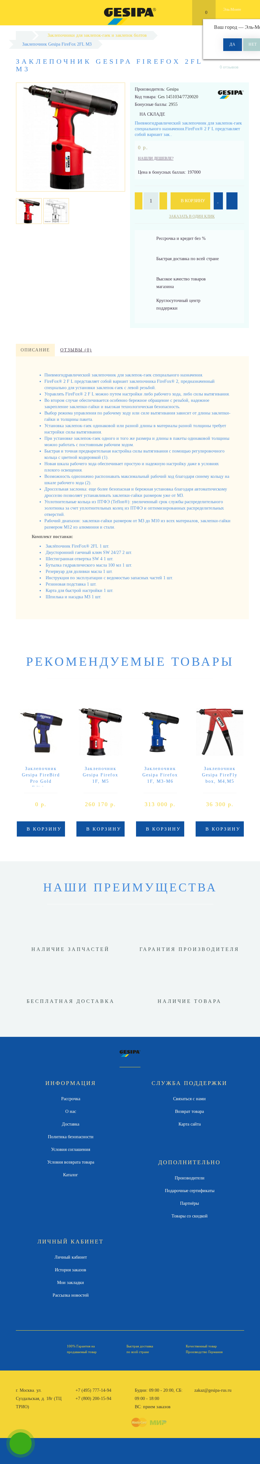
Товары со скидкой (190, 1216)
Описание (35, 350)
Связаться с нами (189, 1098)
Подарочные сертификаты (189, 1190)
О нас (70, 1111)
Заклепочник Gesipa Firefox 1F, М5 (100, 775)
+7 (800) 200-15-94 (93, 1398)
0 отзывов (229, 67)
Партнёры (189, 1203)
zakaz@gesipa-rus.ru (212, 1390)
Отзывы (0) (76, 350)
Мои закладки (70, 1282)
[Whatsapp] (197, 1398)
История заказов (70, 1270)
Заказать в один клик (192, 216)
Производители (190, 1178)
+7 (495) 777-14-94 (93, 1390)
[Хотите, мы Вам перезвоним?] (20, 1443)
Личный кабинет (71, 1257)
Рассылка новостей (71, 1295)
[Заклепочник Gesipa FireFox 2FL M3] (29, 210)
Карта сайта (190, 1124)
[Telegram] (208, 1399)
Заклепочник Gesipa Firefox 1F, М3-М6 (160, 775)
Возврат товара (189, 1111)
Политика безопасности (71, 1136)
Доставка (70, 1124)
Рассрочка (70, 1098)
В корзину (192, 200)
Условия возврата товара (70, 1162)
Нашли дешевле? (155, 158)
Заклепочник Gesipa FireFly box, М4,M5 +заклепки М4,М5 (219, 781)
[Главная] (24, 35)
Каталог (70, 1174)
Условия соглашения (70, 1149)
